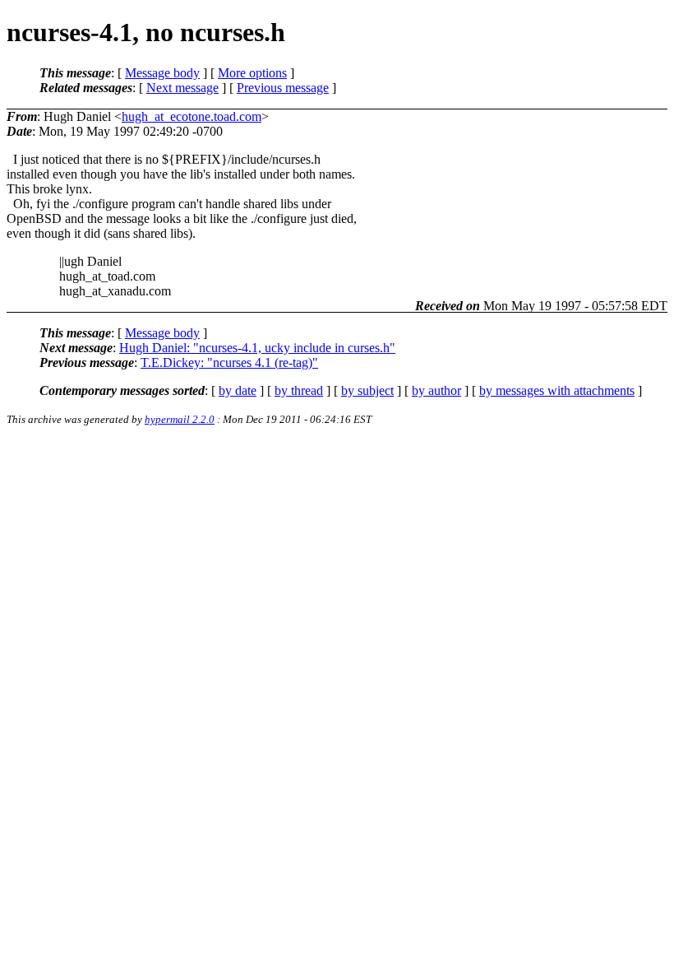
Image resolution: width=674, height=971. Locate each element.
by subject (367, 390)
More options (252, 73)
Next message (182, 88)
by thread (299, 390)
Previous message (283, 88)
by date (237, 390)
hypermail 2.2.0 (180, 419)
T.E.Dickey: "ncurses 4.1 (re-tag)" (229, 362)
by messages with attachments (557, 390)
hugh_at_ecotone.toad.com (191, 116)
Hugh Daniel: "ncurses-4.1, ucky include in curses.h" (257, 348)
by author (436, 390)
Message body (162, 73)
